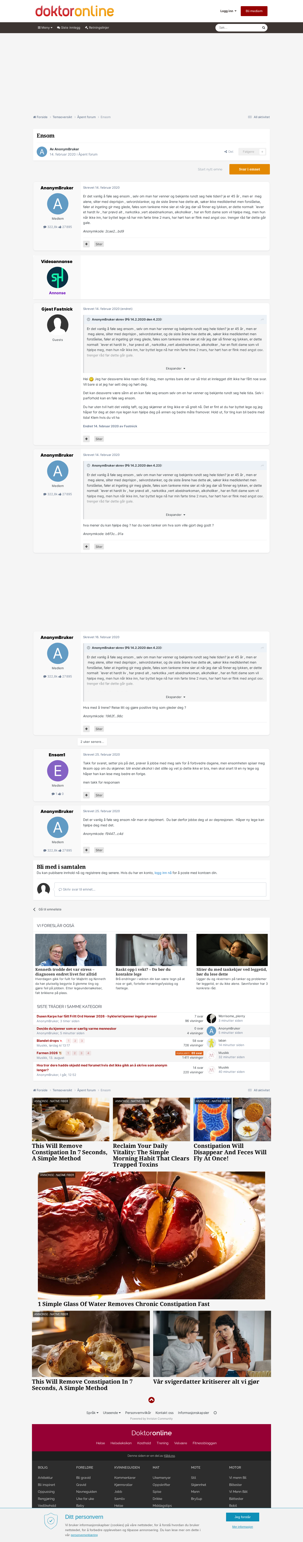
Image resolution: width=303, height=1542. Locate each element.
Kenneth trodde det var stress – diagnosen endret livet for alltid (66, 971)
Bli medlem (254, 11)
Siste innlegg (70, 27)
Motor (235, 1467)
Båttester (236, 1499)
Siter (99, 244)
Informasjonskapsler (193, 1413)
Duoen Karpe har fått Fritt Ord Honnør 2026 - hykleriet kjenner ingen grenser (97, 1016)
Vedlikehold (47, 1505)
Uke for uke (85, 1499)
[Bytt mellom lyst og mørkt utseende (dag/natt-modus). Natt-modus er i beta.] (215, 1413)
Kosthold (144, 1443)
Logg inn (227, 11)
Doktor (151, 1433)
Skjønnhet (198, 1485)
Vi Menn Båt (238, 1491)
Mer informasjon (242, 1527)
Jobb (118, 1491)
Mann (195, 1491)
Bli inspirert (46, 1485)
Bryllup (196, 1499)
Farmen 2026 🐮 (50, 1053)
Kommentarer (125, 1478)
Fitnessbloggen (205, 1443)
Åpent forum (88, 154)
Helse (100, 1443)
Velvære (180, 1443)
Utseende (111, 1413)
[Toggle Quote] (89, 319)
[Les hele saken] (71, 950)
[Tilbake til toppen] (151, 1400)
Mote (196, 1467)
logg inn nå (163, 873)
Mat (156, 1467)
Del (230, 151)
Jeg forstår (243, 1517)
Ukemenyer (162, 1478)
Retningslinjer (98, 27)
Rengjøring (46, 1499)
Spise (157, 1491)
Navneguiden (86, 1491)
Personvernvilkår (138, 1413)
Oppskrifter (161, 1485)
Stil (193, 1478)
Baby (80, 1505)
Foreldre (84, 1467)
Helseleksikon (121, 1443)
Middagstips (162, 1505)
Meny (45, 27)
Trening (163, 1443)
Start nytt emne (210, 169)
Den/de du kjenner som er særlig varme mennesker (76, 1028)
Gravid (81, 1485)
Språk (91, 1413)
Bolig (43, 1467)
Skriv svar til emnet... (78, 889)
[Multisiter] (86, 244)
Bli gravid (83, 1478)
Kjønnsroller (123, 1485)
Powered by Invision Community (151, 1418)
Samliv (119, 1499)
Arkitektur (45, 1478)
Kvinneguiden (127, 1467)
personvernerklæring (84, 1535)
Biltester (235, 1485)
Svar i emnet (249, 169)
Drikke (157, 1499)
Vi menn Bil (237, 1478)
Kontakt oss (165, 1413)
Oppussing (46, 1491)
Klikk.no (169, 1455)
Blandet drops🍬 (50, 1041)
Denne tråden (246, 27)
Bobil (233, 1505)
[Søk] (263, 27)
